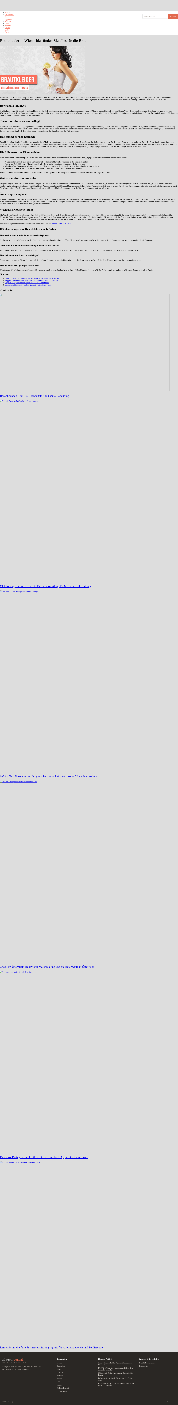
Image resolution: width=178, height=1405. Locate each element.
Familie (59, 1382)
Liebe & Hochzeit (63, 1388)
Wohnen (60, 1375)
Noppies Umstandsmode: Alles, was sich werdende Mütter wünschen (31, 280)
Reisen (59, 1385)
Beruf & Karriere (63, 1391)
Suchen (173, 16)
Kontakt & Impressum (147, 1363)
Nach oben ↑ (171, 1402)
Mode (59, 1369)
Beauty (59, 1379)
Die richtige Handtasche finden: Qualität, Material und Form (28, 285)
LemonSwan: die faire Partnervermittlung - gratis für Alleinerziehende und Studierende (51, 1347)
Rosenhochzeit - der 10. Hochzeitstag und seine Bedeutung (34, 396)
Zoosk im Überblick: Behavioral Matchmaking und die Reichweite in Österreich (47, 967)
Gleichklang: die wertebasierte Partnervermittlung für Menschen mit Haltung (45, 586)
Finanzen (60, 1372)
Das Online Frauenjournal (15, 5)
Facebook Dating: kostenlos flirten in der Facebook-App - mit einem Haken (44, 1157)
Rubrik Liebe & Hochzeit (61, 223)
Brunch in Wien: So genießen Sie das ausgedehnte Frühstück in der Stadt (33, 278)
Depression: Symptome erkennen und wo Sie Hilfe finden (27, 283)
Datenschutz (143, 1366)
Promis (59, 1363)
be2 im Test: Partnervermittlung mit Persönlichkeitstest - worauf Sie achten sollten (48, 776)
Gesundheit (61, 1366)
